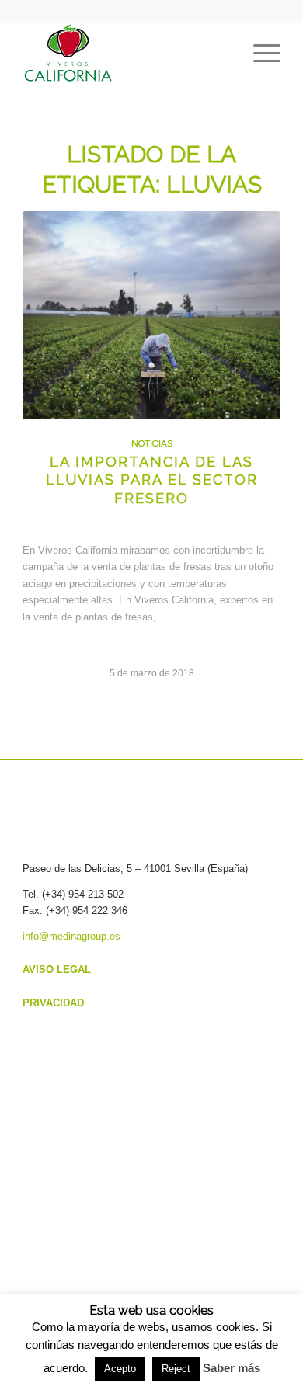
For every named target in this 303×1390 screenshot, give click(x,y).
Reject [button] (176, 1368)
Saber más (231, 1367)
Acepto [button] (120, 1368)
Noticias (151, 443)
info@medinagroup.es (71, 936)
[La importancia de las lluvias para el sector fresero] (151, 315)
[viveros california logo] (125, 54)
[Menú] (259, 54)
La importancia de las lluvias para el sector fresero (152, 479)
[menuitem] (259, 54)
